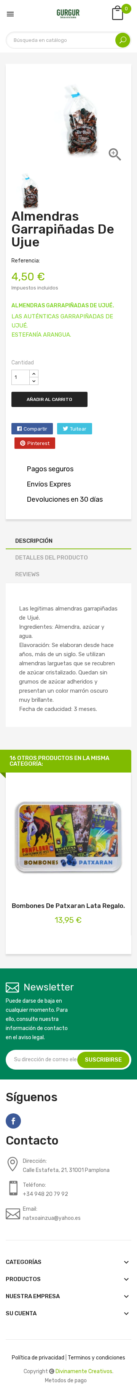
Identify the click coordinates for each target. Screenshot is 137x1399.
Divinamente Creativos (84, 1371)
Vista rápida (76, 836)
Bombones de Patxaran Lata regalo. (68, 905)
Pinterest (38, 443)
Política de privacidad (38, 1357)
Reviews (27, 574)
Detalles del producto (51, 557)
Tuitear (78, 429)
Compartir (35, 429)
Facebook (13, 1121)
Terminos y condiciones (96, 1357)
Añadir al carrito (49, 399)
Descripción (34, 540)
